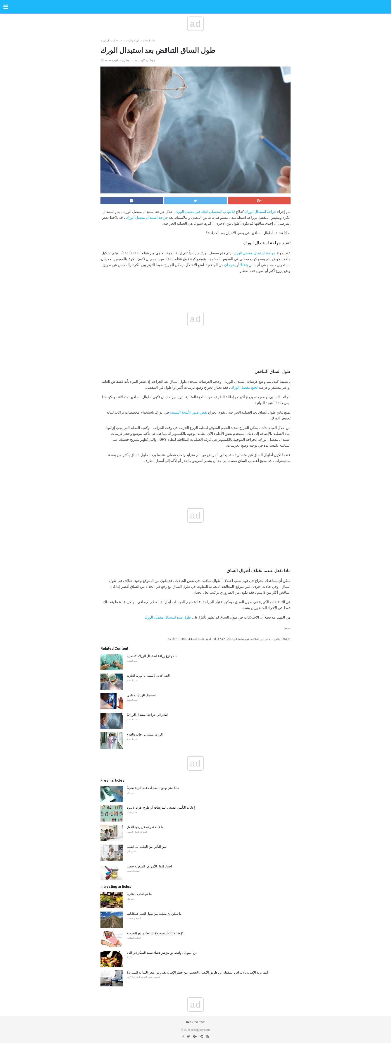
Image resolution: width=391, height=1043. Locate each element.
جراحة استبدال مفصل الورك (147, 217)
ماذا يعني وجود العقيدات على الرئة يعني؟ (152, 788)
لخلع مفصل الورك (244, 387)
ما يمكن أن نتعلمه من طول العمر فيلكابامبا (154, 913)
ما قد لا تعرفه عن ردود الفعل (145, 827)
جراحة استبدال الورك (111, 40)
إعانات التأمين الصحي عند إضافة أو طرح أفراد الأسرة (160, 807)
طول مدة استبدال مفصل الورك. (167, 617)
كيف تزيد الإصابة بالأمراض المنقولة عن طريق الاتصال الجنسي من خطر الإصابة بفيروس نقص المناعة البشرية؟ (197, 972)
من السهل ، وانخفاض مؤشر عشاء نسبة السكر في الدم (161, 953)
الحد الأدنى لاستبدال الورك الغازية (148, 675)
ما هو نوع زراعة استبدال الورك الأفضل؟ (151, 656)
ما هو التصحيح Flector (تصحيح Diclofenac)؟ (155, 933)
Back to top (195, 1022)
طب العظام (149, 40)
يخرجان (230, 265)
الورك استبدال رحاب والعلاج (144, 734)
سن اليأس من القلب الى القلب (146, 846)
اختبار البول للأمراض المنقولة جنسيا (149, 866)
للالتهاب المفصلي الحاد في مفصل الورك (205, 212)
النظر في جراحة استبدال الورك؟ (147, 715)
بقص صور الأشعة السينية (188, 412)
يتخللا (244, 265)
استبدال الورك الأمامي (141, 695)
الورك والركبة (132, 40)
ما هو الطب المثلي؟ (139, 894)
